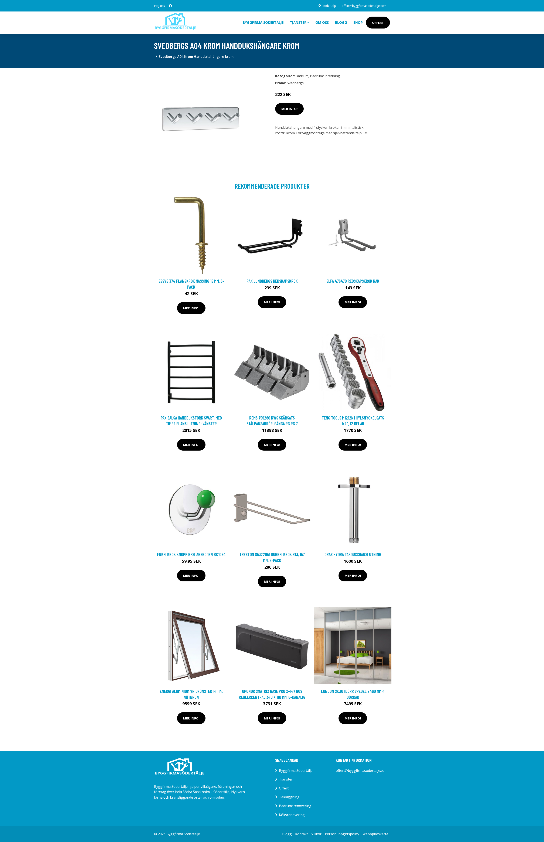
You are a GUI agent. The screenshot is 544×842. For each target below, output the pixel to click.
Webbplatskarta (375, 834)
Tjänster (286, 779)
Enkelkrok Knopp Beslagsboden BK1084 (191, 554)
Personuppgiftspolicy (342, 834)
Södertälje (330, 6)
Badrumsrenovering (295, 805)
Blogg (341, 22)
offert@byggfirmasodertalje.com (364, 6)
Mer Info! (289, 109)
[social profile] (170, 6)
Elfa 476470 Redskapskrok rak (352, 281)
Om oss (322, 22)
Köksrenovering (292, 814)
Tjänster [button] (298, 22)
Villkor (316, 834)
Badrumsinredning (325, 76)
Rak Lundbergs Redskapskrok (272, 281)
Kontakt (301, 834)
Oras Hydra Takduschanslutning (352, 554)
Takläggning (289, 797)
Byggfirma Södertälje (263, 22)
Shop (358, 22)
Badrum (302, 76)
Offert (378, 22)
